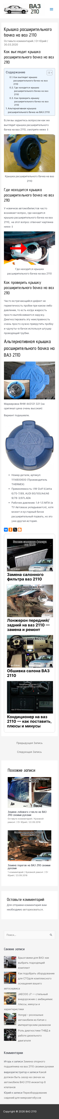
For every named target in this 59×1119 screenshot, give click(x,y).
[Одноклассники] (10, 530)
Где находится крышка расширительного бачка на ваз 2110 (31, 91)
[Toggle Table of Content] (48, 72)
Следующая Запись (29, 751)
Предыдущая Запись (29, 743)
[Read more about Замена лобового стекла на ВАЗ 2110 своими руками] (29, 792)
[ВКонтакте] (6, 530)
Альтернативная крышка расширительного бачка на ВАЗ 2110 (29, 110)
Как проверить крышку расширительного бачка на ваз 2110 (31, 101)
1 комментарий (15, 872)
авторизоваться (33, 909)
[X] (15, 530)
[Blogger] (20, 530)
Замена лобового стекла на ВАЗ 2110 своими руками (27, 813)
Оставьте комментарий (18, 41)
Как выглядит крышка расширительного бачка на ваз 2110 (30, 80)
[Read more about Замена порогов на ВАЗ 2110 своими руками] (29, 845)
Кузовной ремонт (34, 872)
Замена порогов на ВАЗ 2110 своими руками (29, 866)
